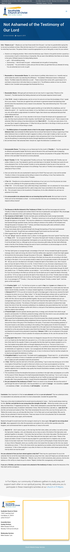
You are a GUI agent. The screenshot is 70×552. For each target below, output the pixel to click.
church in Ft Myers (55, 487)
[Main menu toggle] (66, 11)
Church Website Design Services (35, 547)
